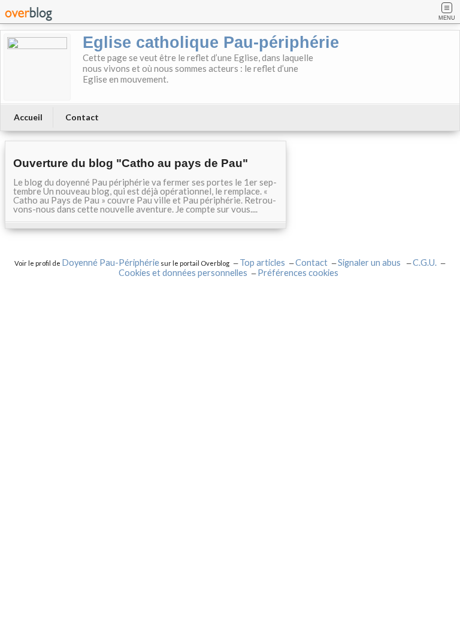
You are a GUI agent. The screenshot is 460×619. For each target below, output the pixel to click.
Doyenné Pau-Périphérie (110, 262)
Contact (82, 117)
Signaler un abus (370, 262)
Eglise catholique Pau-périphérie (211, 42)
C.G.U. (425, 262)
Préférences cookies (298, 273)
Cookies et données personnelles (183, 273)
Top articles (262, 262)
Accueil (28, 117)
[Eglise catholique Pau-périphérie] (37, 67)
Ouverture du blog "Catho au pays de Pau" (130, 163)
